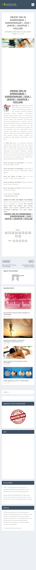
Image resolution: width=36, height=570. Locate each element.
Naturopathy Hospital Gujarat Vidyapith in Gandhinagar (17, 313)
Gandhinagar (16, 32)
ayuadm (21, 275)
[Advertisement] (18, 69)
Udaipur (14, 34)
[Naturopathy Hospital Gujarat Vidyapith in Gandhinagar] (18, 301)
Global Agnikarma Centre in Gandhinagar (16, 381)
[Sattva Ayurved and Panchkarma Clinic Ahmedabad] (18, 352)
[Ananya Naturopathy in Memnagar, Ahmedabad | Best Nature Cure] (18, 328)
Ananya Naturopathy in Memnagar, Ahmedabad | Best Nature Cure (14, 341)
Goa (21, 32)
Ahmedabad (8, 32)
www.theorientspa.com (11, 196)
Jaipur (24, 32)
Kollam (29, 32)
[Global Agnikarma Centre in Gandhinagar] (18, 372)
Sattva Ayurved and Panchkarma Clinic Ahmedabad (15, 361)
